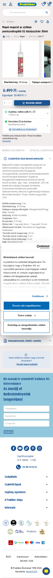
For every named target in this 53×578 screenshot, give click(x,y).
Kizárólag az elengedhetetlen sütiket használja (26, 327)
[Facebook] (13, 448)
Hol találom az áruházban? (25, 130)
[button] (34, 113)
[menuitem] (4, 4)
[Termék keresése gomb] (46, 12)
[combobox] (26, 12)
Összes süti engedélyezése (26, 305)
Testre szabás (25, 315)
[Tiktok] (26, 448)
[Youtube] (20, 448)
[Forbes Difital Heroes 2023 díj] (13, 523)
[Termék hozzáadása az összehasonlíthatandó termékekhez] (36, 22)
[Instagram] (39, 448)
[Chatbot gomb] (46, 571)
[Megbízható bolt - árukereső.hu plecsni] (10, 532)
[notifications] (48, 22)
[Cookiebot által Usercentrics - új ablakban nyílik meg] (37, 247)
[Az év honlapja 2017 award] (46, 523)
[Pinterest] (33, 448)
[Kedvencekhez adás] (42, 22)
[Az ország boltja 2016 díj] (37, 523)
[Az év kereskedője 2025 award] (42, 532)
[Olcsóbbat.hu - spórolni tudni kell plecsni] (31, 532)
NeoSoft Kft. (32, 571)
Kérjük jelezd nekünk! (27, 364)
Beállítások (38, 296)
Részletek (6, 141)
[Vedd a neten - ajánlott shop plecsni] (19, 532)
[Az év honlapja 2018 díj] (21, 523)
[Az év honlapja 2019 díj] (29, 523)
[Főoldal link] (27, 4)
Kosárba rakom (34, 102)
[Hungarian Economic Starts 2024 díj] (6, 523)
